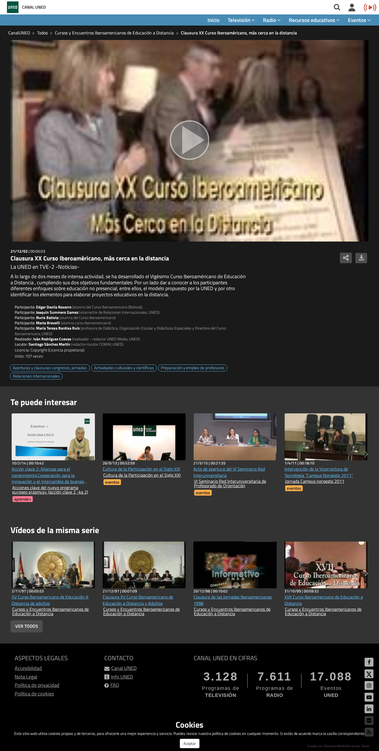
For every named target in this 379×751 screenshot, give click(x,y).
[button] (366, 454)
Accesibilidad (28, 668)
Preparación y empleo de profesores (192, 368)
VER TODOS (26, 626)
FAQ (114, 685)
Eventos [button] (357, 20)
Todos (42, 32)
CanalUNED (19, 32)
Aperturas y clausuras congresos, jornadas (50, 368)
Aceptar (189, 743)
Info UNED (122, 676)
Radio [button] (270, 20)
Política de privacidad (37, 685)
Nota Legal (26, 676)
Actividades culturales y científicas (124, 368)
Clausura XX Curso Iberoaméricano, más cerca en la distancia (239, 32)
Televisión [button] (239, 20)
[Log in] (352, 7)
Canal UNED (124, 668)
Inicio (213, 20)
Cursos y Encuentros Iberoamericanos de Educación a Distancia (114, 32)
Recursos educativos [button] (312, 20)
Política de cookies (34, 693)
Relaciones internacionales (36, 376)
